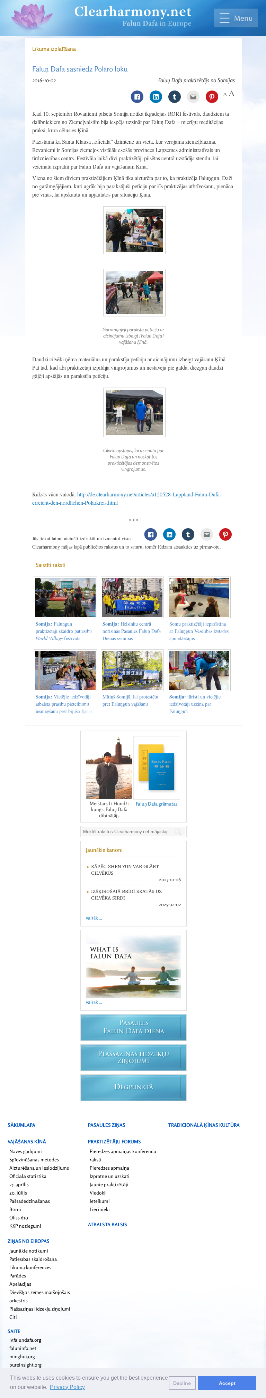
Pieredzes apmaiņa (109, 1168)
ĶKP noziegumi (25, 1226)
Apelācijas (20, 1284)
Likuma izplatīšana (54, 48)
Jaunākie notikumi (28, 1251)
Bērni (15, 1209)
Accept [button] (227, 1383)
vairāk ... (94, 918)
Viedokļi (98, 1193)
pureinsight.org (25, 1365)
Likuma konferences (30, 1267)
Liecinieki (100, 1209)
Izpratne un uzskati (110, 1176)
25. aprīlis (19, 1184)
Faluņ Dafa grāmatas (157, 804)
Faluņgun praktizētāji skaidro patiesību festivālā (64, 630)
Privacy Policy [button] (67, 1387)
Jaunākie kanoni (104, 849)
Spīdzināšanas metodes (34, 1159)
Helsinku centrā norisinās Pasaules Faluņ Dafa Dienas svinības (132, 630)
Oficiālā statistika (27, 1176)
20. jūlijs (18, 1193)
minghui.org (22, 1356)
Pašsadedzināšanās (29, 1201)
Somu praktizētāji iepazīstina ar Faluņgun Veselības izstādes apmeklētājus (199, 630)
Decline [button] (182, 1383)
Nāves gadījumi (25, 1151)
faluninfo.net (22, 1348)
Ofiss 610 (18, 1217)
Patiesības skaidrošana (33, 1259)
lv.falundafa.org (25, 1340)
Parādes (17, 1275)
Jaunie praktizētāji (109, 1184)
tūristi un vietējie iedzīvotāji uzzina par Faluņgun (195, 703)
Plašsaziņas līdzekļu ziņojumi (39, 1309)
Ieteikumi (100, 1201)
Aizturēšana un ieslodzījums (39, 1168)
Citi (13, 1317)
